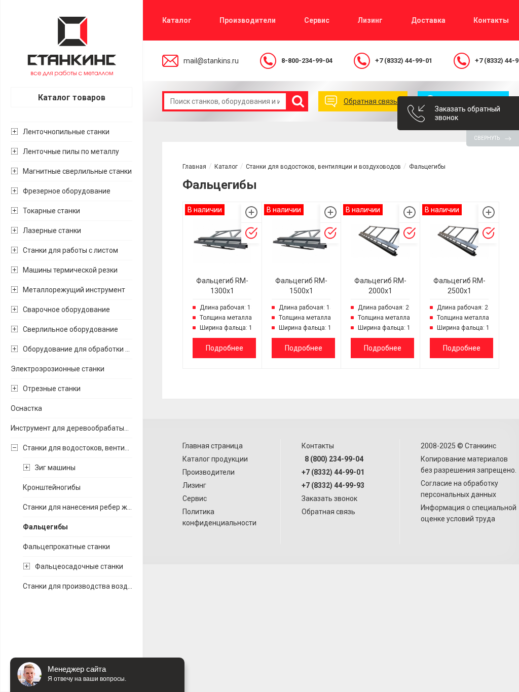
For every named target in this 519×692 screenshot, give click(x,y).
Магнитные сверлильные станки (77, 171)
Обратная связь (328, 512)
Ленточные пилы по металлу (71, 151)
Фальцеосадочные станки (79, 566)
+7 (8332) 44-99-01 (403, 60)
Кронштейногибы (52, 487)
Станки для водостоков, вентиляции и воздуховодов (77, 448)
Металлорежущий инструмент (74, 290)
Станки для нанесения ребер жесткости (77, 507)
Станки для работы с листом (70, 250)
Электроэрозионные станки (57, 369)
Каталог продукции (215, 459)
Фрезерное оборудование (66, 191)
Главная (194, 166)
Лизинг (370, 20)
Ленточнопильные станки (66, 132)
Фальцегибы (45, 527)
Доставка (428, 20)
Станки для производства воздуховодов (77, 586)
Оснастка (26, 408)
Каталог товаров (71, 97)
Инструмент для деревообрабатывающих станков (71, 428)
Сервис (316, 20)
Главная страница (212, 446)
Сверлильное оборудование (70, 329)
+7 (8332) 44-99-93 (333, 485)
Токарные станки (51, 211)
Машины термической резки (70, 270)
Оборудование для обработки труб (77, 349)
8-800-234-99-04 (306, 60)
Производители (247, 20)
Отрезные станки (52, 389)
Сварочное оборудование (66, 309)
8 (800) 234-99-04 (332, 459)
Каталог (177, 20)
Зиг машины (55, 468)
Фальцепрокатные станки (66, 547)
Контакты (491, 20)
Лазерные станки (52, 230)
